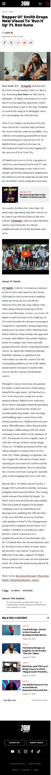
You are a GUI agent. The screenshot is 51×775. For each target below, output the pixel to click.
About (15, 770)
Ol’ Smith (7, 288)
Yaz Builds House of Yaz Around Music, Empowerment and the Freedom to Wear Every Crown (35, 687)
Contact (26, 770)
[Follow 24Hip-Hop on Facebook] (32, 751)
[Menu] (5, 3)
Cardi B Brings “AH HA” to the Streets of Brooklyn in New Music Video (34, 632)
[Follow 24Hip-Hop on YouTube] (12, 751)
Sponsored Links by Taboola (39, 700)
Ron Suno (28, 590)
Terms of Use (35, 763)
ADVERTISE (14, 742)
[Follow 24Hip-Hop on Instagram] (25, 751)
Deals (36, 770)
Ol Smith (15, 590)
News (11, 12)
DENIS (7, 33)
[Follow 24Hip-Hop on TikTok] (38, 751)
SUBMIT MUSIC (37, 742)
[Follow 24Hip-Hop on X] (19, 751)
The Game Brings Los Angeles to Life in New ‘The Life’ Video (34, 651)
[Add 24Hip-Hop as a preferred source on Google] (18, 42)
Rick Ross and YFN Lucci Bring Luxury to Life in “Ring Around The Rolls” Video (35, 669)
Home (4, 12)
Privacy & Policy (18, 763)
